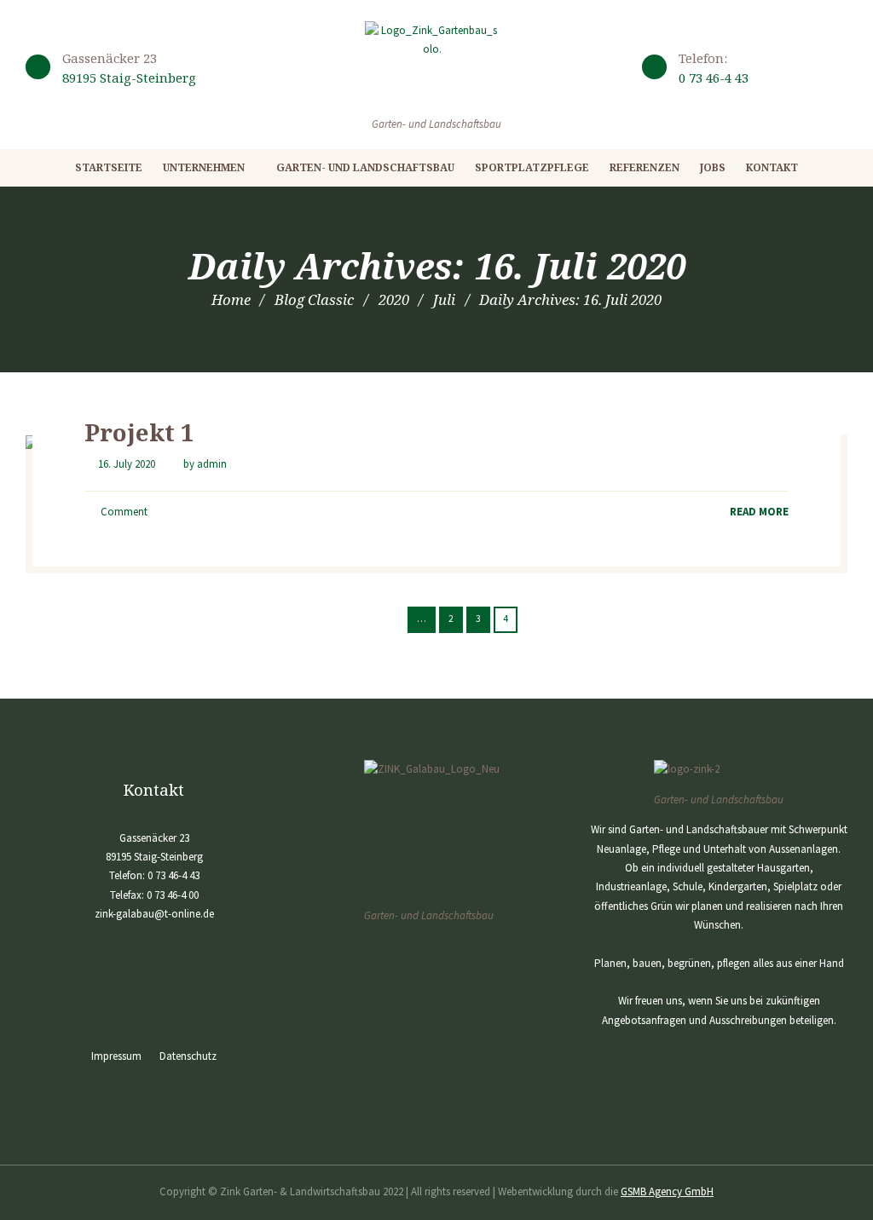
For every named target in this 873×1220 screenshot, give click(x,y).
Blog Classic (314, 299)
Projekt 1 (139, 432)
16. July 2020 (126, 464)
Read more (759, 511)
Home (231, 299)
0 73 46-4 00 (173, 895)
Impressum (116, 1056)
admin (212, 464)
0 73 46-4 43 (714, 77)
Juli (444, 299)
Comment (122, 511)
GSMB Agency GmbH (667, 1191)
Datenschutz (188, 1056)
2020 (394, 299)
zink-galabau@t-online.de (154, 913)
